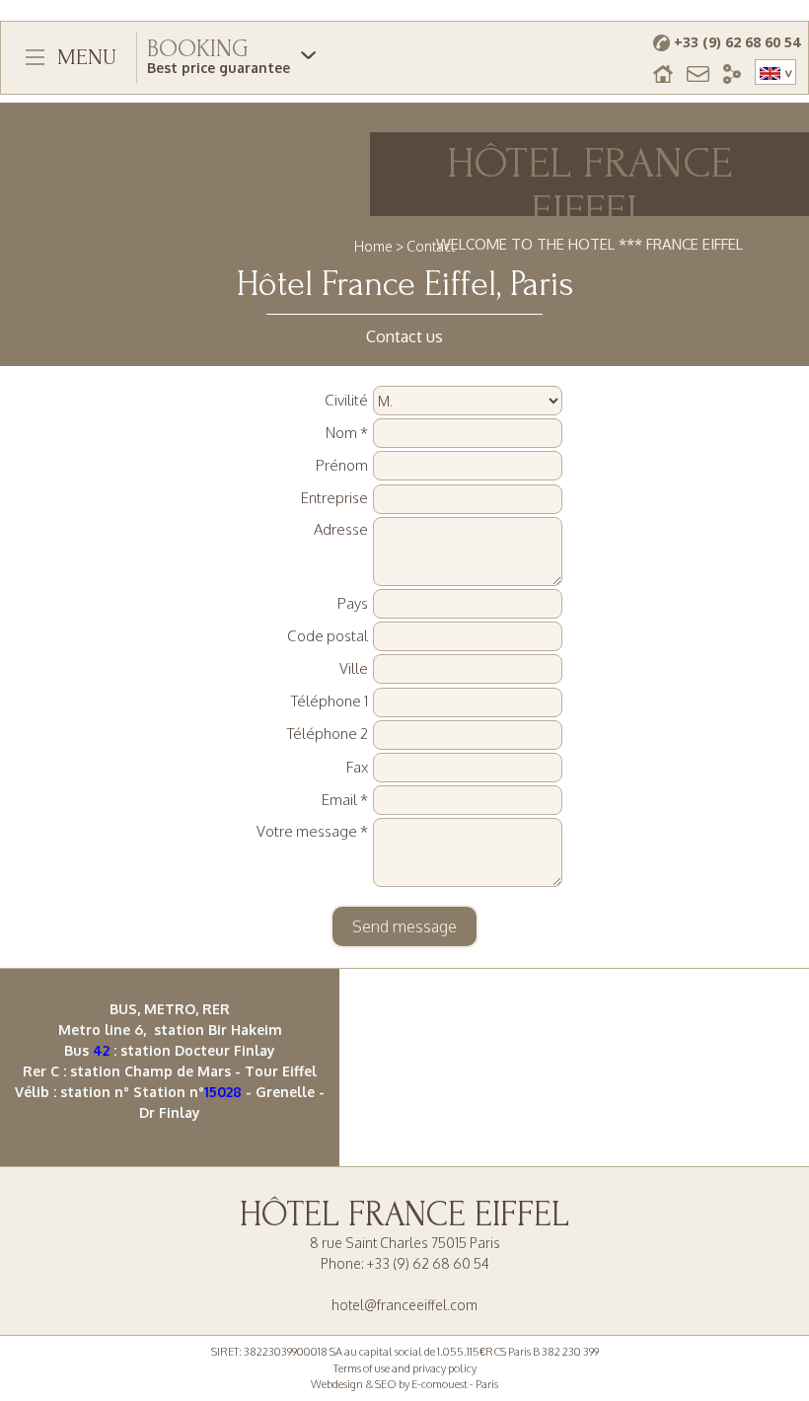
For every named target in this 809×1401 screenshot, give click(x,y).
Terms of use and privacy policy (405, 1368)
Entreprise (334, 497)
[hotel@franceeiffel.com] (698, 72)
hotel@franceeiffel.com (404, 1304)
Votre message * (312, 831)
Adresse (341, 529)
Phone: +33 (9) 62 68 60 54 (405, 1263)
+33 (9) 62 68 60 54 (737, 42)
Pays (352, 603)
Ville (353, 668)
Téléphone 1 (329, 701)
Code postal (327, 636)
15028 (223, 1091)
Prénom (342, 465)
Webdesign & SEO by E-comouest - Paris (404, 1384)
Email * (345, 799)
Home (373, 246)
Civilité (346, 400)
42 (101, 1050)
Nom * (347, 432)
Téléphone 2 (327, 733)
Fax (357, 767)
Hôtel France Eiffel (404, 1214)
